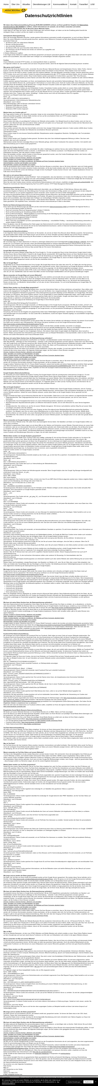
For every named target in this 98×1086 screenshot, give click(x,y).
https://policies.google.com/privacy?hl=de (15, 369)
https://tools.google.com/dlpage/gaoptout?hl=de (65, 607)
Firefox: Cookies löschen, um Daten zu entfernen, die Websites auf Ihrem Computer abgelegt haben (33, 161)
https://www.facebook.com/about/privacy (33, 722)
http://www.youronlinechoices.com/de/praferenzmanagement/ (21, 701)
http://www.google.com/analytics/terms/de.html (58, 628)
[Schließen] (96, 1081)
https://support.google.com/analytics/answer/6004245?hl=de (21, 630)
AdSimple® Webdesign (42, 1053)
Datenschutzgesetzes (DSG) (58, 206)
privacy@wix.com (35, 1026)
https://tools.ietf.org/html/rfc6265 (80, 182)
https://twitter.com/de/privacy (32, 724)
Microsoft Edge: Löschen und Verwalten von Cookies (19, 164)
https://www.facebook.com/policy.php (14, 706)
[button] (15, 4)
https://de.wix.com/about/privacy (42, 1052)
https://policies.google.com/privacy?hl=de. (35, 915)
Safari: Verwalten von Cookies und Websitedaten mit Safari (21, 159)
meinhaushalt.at (65, 1053)
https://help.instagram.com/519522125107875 (40, 719)
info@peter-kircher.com (81, 1060)
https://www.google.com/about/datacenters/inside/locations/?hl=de (23, 324)
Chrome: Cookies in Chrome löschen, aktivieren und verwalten (22, 157)
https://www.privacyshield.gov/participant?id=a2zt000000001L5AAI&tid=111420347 (61, 625)
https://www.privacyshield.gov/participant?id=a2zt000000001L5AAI (51, 366)
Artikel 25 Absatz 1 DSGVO (77, 241)
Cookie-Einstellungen (74, 1082)
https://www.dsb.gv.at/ (21, 227)
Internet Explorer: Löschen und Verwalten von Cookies (19, 163)
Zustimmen (88, 1082)
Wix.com (64, 963)
